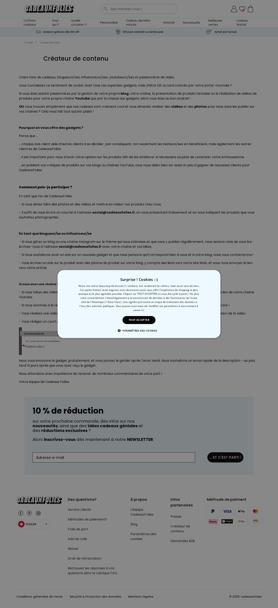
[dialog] (139, 304)
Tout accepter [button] (139, 320)
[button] (139, 330)
